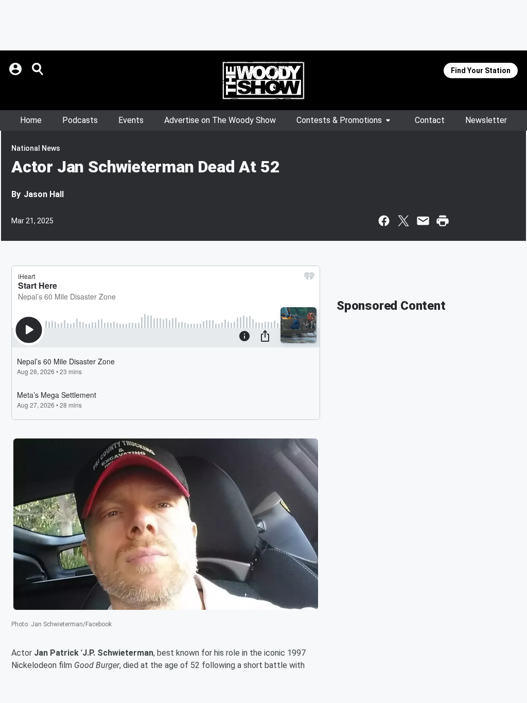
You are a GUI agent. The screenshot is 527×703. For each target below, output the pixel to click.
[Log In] (16, 69)
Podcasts (80, 120)
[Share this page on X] (403, 221)
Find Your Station (481, 70)
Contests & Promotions (339, 120)
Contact (430, 120)
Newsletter (486, 120)
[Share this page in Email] (423, 221)
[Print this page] (442, 221)
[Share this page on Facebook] (384, 221)
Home (31, 120)
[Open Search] (38, 69)
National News (35, 148)
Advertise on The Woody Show (220, 120)
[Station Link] (263, 80)
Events (131, 120)
